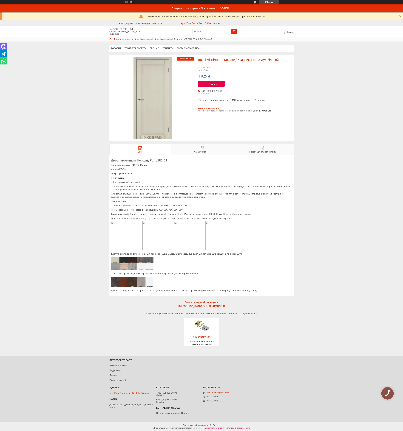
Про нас (154, 48)
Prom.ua (216, 425)
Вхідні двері (115, 370)
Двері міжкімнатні (144, 39)
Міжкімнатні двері (118, 365)
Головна (116, 48)
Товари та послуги (123, 39)
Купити (213, 84)
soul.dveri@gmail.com (218, 393)
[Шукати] (234, 31)
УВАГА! (224, 8)
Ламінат (113, 375)
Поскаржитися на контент (212, 428)
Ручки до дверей (117, 380)
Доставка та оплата (188, 48)
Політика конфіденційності (238, 428)
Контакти (167, 48)
